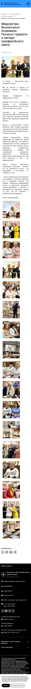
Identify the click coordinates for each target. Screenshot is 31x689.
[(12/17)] (11, 429)
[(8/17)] (11, 349)
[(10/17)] (11, 389)
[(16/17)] (11, 509)
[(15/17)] (11, 489)
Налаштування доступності (14, 581)
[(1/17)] (11, 209)
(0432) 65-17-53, (8, 632)
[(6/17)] (11, 309)
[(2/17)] (11, 229)
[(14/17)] (11, 469)
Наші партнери (7, 647)
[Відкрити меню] (28, 3)
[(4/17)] (11, 269)
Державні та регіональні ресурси (10, 642)
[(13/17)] (11, 449)
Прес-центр (15, 14)
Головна (4, 14)
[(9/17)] (11, 369)
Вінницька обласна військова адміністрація (12, 3)
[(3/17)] (11, 249)
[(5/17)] (11, 289)
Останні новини (7, 16)
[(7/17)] (11, 329)
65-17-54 (16, 632)
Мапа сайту (6, 566)
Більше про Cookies (17, 685)
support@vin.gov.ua (20, 661)
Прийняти (6, 685)
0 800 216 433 (7, 626)
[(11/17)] (11, 409)
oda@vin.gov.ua (8, 619)
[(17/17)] (11, 529)
